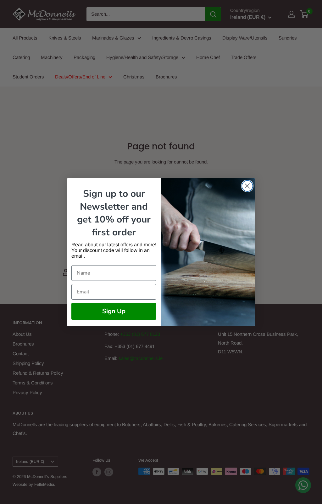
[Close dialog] (247, 185)
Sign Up (113, 311)
